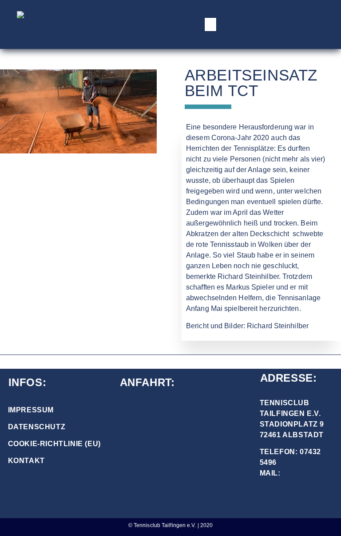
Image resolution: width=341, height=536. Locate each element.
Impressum (31, 410)
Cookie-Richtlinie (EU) (54, 443)
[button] (210, 24)
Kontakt (26, 460)
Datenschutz (37, 427)
